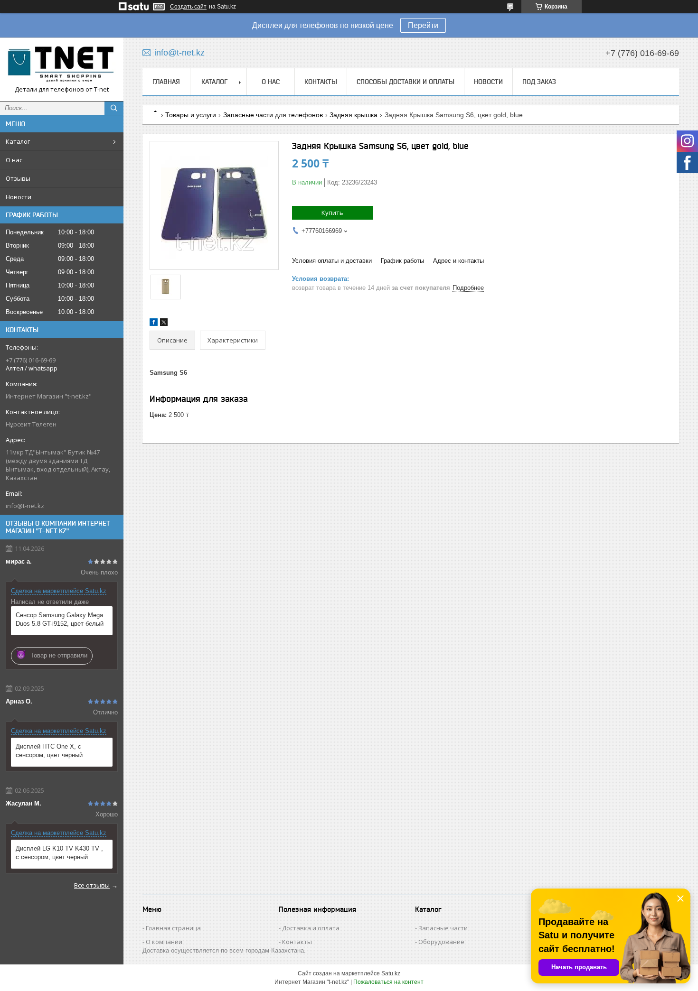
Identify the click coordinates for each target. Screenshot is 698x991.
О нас (14, 160)
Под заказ (539, 81)
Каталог (18, 141)
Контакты (320, 81)
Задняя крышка (353, 115)
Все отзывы (92, 885)
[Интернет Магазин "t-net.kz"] (61, 65)
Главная (166, 81)
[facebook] (154, 323)
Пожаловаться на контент (388, 982)
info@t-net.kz (25, 505)
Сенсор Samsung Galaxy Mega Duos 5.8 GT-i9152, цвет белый (60, 619)
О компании (164, 941)
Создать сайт (188, 6)
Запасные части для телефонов (273, 115)
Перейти (423, 25)
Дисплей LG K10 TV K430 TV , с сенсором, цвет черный (59, 853)
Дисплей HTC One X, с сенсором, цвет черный (49, 751)
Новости (18, 197)
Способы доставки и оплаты (405, 81)
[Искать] (113, 108)
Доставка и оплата (311, 928)
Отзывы (18, 178)
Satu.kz (390, 973)
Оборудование (441, 941)
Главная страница (173, 928)
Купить (332, 212)
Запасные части (443, 928)
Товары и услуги (190, 115)
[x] (164, 323)
